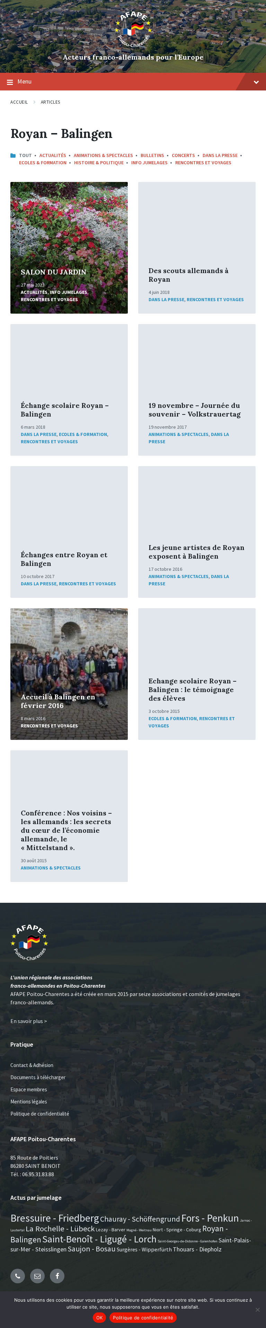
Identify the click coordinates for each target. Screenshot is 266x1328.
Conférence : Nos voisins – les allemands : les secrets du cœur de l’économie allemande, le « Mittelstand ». (66, 830)
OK (99, 1317)
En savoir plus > (28, 1020)
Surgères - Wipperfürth (144, 1249)
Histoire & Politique (99, 162)
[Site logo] (133, 45)
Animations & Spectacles (103, 155)
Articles (50, 102)
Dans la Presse (220, 155)
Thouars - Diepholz (197, 1249)
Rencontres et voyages (203, 162)
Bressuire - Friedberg (54, 1218)
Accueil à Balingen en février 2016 (58, 701)
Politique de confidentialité (39, 1113)
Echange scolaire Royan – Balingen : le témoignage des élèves (193, 689)
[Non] (257, 1309)
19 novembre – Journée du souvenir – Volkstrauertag (195, 409)
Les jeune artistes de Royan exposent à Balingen (197, 551)
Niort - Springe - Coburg (177, 1229)
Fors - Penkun (210, 1218)
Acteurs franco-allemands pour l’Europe (133, 57)
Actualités (52, 155)
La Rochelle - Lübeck (60, 1228)
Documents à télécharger (37, 1077)
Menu (24, 81)
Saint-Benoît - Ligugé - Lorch (99, 1239)
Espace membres (28, 1089)
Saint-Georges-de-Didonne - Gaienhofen (188, 1241)
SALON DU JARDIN (54, 272)
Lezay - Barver (110, 1229)
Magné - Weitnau (139, 1230)
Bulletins (152, 155)
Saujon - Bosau (92, 1248)
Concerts (183, 155)
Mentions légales (28, 1101)
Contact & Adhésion (31, 1065)
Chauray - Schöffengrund (140, 1219)
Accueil (19, 102)
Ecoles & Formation (42, 162)
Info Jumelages (149, 162)
